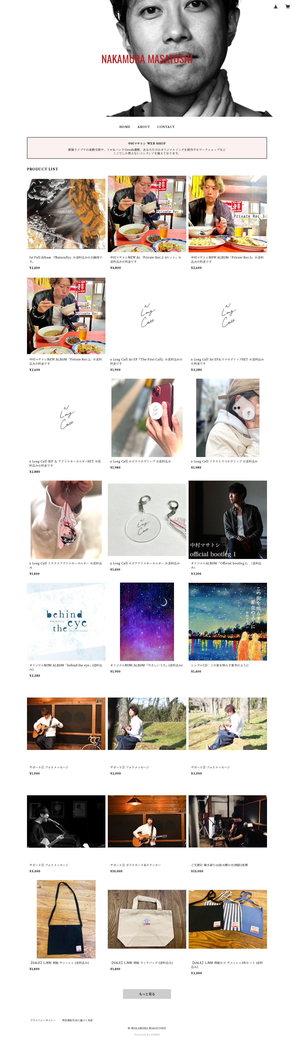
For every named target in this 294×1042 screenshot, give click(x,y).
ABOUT (144, 127)
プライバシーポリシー (43, 1020)
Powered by (142, 1034)
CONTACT (166, 127)
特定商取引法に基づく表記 (77, 1020)
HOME (124, 127)
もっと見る (147, 994)
